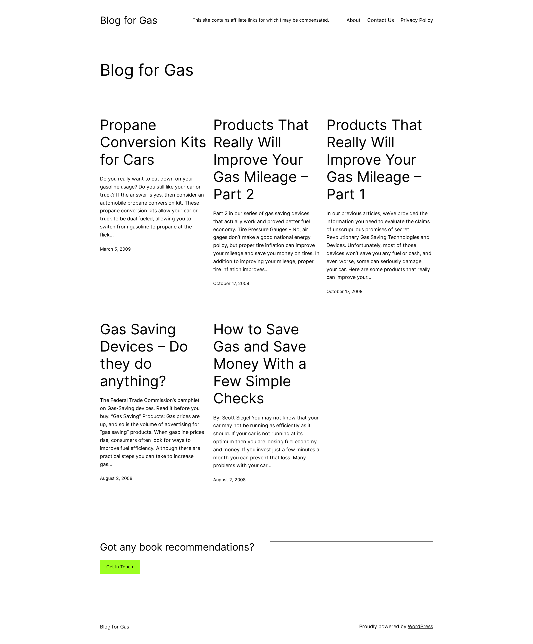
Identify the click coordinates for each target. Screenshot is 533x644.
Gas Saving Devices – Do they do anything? (144, 355)
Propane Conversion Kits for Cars (153, 142)
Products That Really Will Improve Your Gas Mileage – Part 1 (374, 159)
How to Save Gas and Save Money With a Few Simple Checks (259, 364)
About (353, 20)
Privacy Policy (417, 20)
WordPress (420, 626)
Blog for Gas (128, 20)
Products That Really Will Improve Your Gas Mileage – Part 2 (261, 159)
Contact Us (380, 20)
